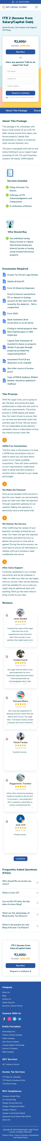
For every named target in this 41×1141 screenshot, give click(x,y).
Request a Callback (20, 93)
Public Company (8, 1038)
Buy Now (20, 51)
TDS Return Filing (9, 1084)
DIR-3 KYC (6, 1120)
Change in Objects (9, 1110)
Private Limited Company (12, 1035)
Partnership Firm (8, 1031)
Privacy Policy (7, 1135)
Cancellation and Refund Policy (26, 1136)
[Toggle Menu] (36, 7)
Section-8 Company (10, 1048)
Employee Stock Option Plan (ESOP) (16, 1116)
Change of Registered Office (13, 1106)
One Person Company (10, 1042)
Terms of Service (21, 1135)
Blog (4, 996)
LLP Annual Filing (9, 1100)
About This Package (16, 110)
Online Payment (8, 1002)
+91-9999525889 (22, 2)
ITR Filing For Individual (11, 1077)
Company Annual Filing (11, 1096)
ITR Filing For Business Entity (13, 1080)
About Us (6, 992)
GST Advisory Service (10, 1064)
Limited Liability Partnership (13, 1045)
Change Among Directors (12, 1103)
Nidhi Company (8, 1052)
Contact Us (6, 999)
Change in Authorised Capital (13, 1113)
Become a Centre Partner (12, 1006)
